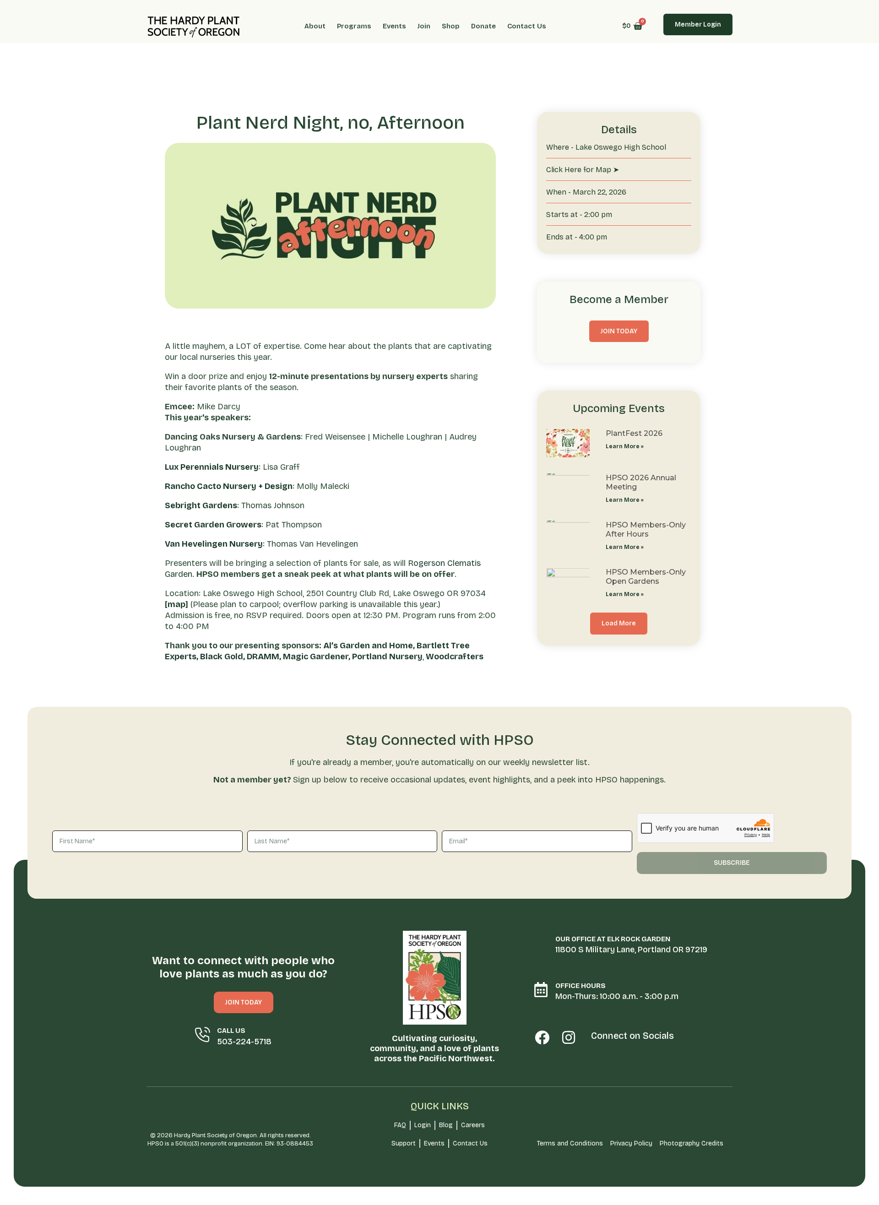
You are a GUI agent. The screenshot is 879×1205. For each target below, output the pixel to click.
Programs (354, 26)
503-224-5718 (244, 1042)
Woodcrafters (454, 656)
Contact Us (526, 26)
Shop (451, 26)
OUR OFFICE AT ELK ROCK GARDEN (612, 939)
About (315, 26)
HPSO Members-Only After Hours (646, 529)
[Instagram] (568, 1037)
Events (394, 26)
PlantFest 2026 (634, 433)
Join (424, 26)
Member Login (698, 24)
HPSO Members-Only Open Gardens (646, 576)
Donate (483, 26)
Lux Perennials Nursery (212, 467)
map (176, 604)
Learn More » (625, 446)
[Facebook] (542, 1037)
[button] (618, 623)
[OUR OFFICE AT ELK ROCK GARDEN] (540, 942)
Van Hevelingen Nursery (214, 544)
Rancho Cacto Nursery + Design (229, 486)
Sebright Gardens (201, 505)
